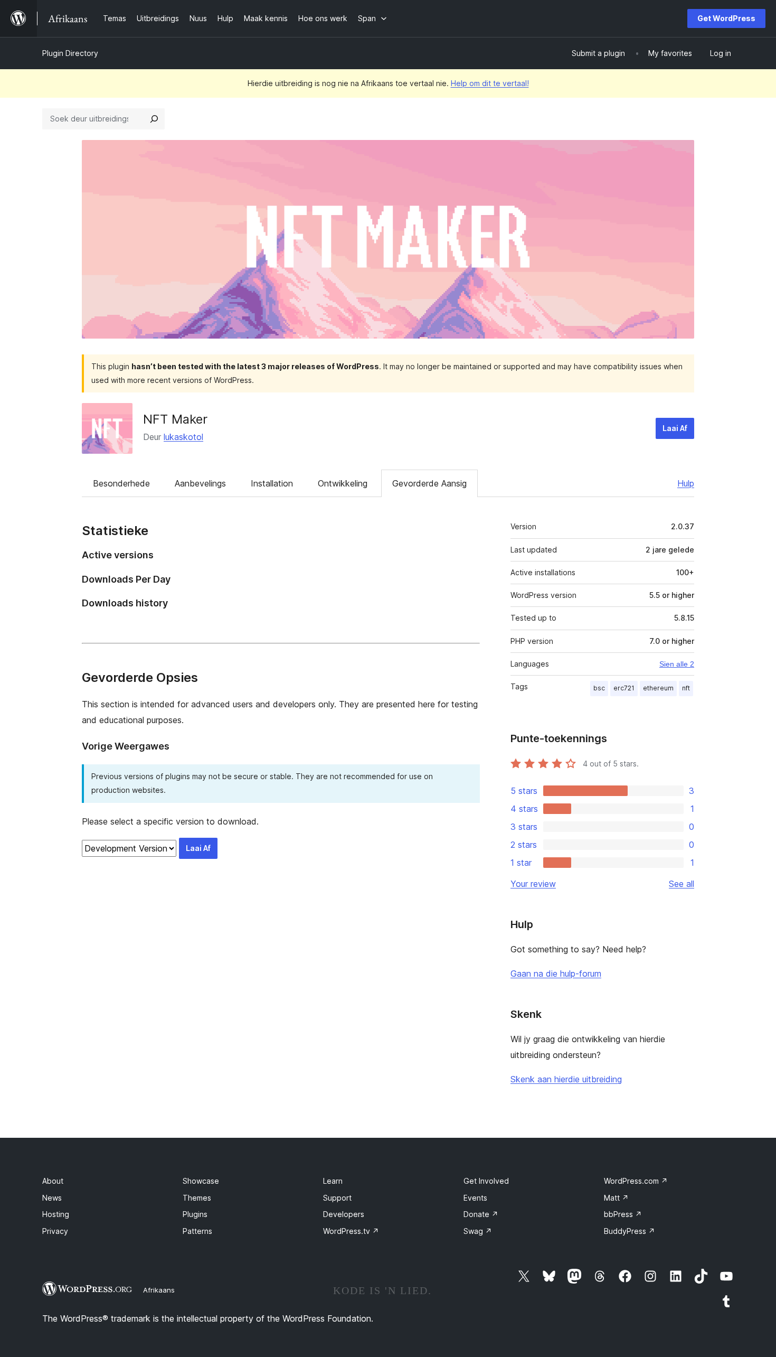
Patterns (197, 1231)
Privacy (55, 1231)
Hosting (55, 1214)
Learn (333, 1180)
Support (337, 1197)
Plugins (195, 1214)
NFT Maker (175, 419)
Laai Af (675, 428)
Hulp (685, 483)
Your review (533, 883)
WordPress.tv (351, 1231)
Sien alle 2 (676, 664)
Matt (616, 1197)
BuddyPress (629, 1231)
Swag (477, 1231)
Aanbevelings (200, 483)
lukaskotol (183, 437)
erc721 (624, 688)
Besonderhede (121, 483)
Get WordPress (726, 18)
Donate (480, 1214)
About (52, 1180)
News (52, 1197)
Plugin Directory (70, 53)
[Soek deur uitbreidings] (154, 118)
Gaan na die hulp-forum (555, 973)
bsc (599, 688)
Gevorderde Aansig (429, 483)
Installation (272, 483)
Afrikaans (159, 1290)
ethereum (658, 688)
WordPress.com (636, 1180)
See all (681, 883)
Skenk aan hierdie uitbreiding (566, 1079)
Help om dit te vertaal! (490, 83)
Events (475, 1197)
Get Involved (486, 1180)
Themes (197, 1197)
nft (686, 688)
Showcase (201, 1180)
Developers (343, 1214)
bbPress (623, 1214)
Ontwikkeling (342, 483)
